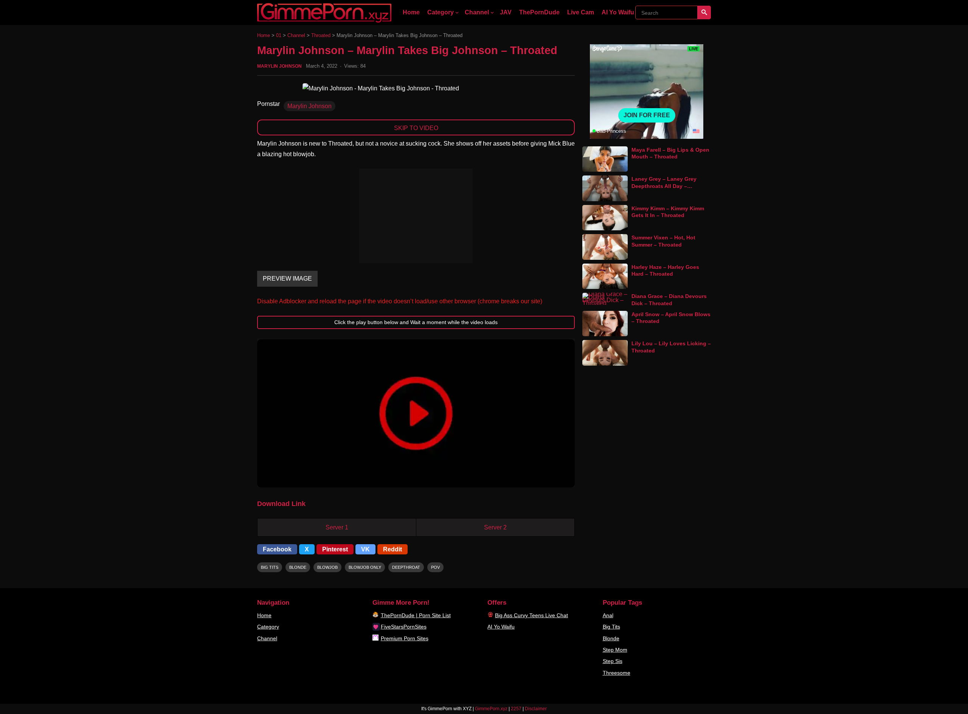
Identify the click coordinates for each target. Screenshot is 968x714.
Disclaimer (536, 708)
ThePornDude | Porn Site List (416, 615)
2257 (516, 708)
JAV (506, 12)
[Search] (704, 12)
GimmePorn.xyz (491, 708)
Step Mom (615, 650)
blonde (297, 567)
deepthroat (406, 567)
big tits (269, 567)
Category (440, 12)
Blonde (611, 638)
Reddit (392, 549)
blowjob (327, 567)
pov (435, 567)
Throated (320, 35)
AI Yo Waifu (618, 12)
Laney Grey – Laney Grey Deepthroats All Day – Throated (664, 186)
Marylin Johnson (279, 66)
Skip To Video (416, 128)
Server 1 (337, 527)
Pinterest (335, 549)
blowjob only (365, 567)
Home (411, 12)
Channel (477, 12)
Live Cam (580, 12)
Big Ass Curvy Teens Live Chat (531, 615)
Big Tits (611, 627)
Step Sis (612, 661)
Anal (608, 615)
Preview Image (287, 278)
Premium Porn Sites (404, 638)
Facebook (277, 549)
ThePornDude (539, 12)
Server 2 (495, 527)
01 (278, 35)
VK (365, 549)
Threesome (616, 673)
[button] (416, 413)
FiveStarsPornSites (404, 627)
